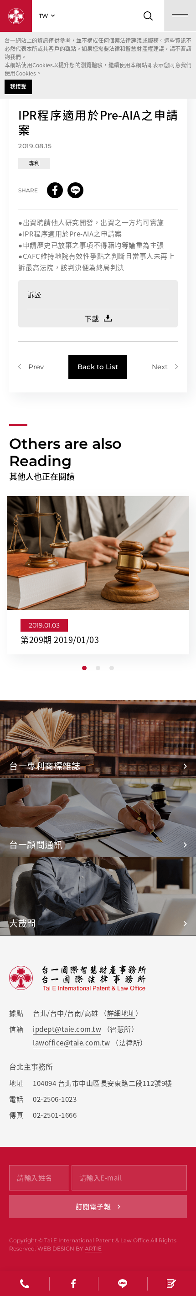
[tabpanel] (98, 575)
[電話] (24, 1283)
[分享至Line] (75, 190)
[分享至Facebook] (55, 190)
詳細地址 (121, 1013)
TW (43, 15)
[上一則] (31, 366)
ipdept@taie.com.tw (67, 1029)
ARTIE (93, 1248)
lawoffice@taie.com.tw (71, 1043)
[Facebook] (73, 1283)
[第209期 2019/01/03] (98, 575)
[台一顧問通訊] (98, 818)
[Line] (122, 1283)
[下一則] (165, 366)
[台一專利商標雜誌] (98, 739)
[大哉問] (98, 896)
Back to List (97, 366)
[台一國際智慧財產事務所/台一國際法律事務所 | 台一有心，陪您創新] (16, 16)
